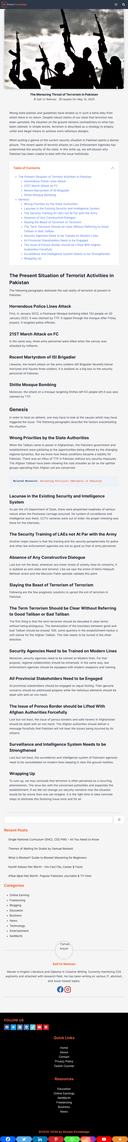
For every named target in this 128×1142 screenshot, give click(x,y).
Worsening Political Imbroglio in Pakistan (71, 481)
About (64, 1052)
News (13, 920)
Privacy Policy (64, 1061)
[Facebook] (7, 1027)
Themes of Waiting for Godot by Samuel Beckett (40, 848)
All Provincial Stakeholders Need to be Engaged (56, 240)
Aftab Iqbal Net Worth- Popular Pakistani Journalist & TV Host (49, 876)
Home (64, 1047)
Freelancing (17, 900)
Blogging (15, 905)
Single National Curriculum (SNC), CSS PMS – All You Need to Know (53, 839)
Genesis (23, 199)
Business (16, 915)
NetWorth (16, 936)
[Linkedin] (26, 1027)
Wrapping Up (32, 258)
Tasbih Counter (64, 1066)
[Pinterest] (46, 1027)
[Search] (119, 819)
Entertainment (19, 931)
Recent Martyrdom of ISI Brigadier (46, 190)
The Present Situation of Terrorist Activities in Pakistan (54, 176)
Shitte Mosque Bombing (40, 195)
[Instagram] (20, 1027)
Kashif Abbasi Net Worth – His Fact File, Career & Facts (45, 867)
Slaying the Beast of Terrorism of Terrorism (52, 222)
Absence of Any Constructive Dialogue (50, 217)
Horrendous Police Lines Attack (45, 181)
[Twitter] (13, 1027)
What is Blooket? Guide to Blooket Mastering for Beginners (47, 857)
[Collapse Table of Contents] (113, 168)
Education (16, 910)
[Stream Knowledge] (14, 4)
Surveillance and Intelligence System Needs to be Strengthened (67, 254)
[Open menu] (116, 4)
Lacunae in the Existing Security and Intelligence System (62, 208)
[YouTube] (39, 1027)
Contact (64, 1056)
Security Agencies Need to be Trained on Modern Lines (61, 235)
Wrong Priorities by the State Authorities (51, 204)
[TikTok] (33, 1027)
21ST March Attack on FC (41, 185)
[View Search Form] (123, 4)
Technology (17, 925)
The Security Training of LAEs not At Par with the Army (60, 213)
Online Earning (19, 895)
